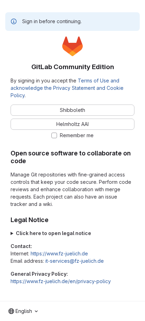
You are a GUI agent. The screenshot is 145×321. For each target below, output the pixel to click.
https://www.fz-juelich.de (59, 253)
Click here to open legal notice (53, 233)
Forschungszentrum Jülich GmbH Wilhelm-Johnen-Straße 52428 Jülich (72, 233)
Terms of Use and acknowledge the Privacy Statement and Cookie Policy (67, 88)
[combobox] (23, 311)
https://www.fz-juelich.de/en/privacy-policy (61, 281)
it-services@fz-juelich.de (74, 261)
